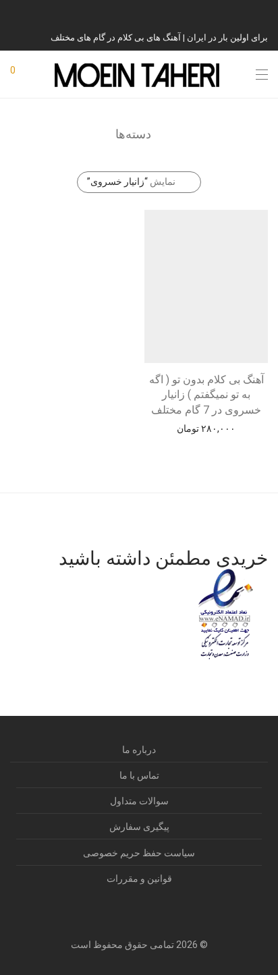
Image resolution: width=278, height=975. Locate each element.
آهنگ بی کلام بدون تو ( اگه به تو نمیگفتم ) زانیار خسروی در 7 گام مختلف (206, 394)
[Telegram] (247, 12)
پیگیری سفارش (139, 826)
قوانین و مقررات (139, 878)
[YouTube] (214, 12)
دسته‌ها (133, 134)
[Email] (197, 12)
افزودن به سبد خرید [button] (206, 427)
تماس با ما (139, 775)
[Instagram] (264, 12)
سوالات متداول (139, 801)
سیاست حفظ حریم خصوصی (139, 852)
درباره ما (139, 749)
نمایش (131, 181)
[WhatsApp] (230, 12)
